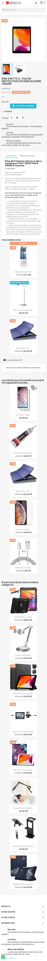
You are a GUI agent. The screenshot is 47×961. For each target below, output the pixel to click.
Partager (12, 118)
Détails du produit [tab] (27, 156)
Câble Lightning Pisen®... (23, 272)
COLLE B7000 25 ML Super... (23, 453)
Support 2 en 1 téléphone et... (23, 732)
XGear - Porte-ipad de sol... (23, 310)
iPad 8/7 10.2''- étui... (23, 348)
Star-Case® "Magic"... (23, 415)
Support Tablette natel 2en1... (23, 846)
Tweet (17, 118)
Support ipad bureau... (23, 655)
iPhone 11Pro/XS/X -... (24, 529)
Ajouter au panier (23, 106)
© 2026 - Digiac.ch (9, 958)
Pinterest (23, 118)
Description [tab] (11, 156)
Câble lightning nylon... (23, 568)
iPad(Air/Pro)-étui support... (23, 884)
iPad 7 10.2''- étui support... (24, 770)
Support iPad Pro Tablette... (23, 808)
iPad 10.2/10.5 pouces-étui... (23, 693)
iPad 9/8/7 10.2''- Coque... (23, 617)
